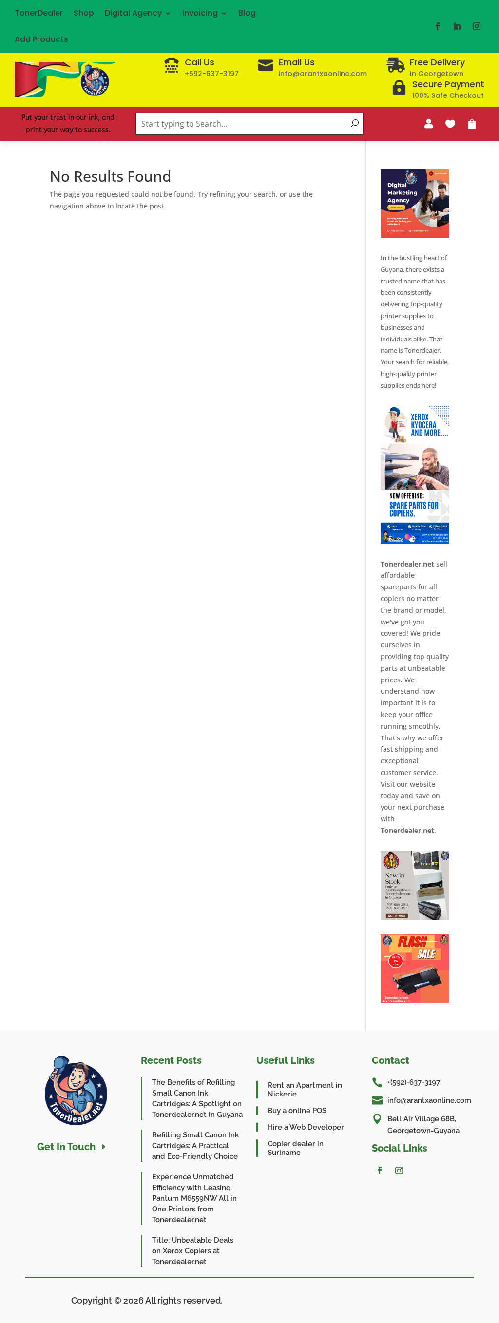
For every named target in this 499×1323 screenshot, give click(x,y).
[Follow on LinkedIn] (457, 26)
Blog (247, 13)
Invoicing (200, 13)
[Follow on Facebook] (437, 26)
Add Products (41, 39)
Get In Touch (66, 1147)
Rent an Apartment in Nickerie (305, 1089)
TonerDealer (39, 13)
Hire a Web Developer (306, 1127)
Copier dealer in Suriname (296, 1148)
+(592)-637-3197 (413, 1082)
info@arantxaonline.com (429, 1100)
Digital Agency (133, 13)
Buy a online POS (297, 1110)
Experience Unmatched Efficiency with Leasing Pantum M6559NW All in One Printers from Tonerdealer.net (194, 1198)
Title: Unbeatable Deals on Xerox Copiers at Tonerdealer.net (192, 1251)
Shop (84, 13)
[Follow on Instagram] (476, 26)
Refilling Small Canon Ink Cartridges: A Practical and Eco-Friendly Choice (195, 1146)
